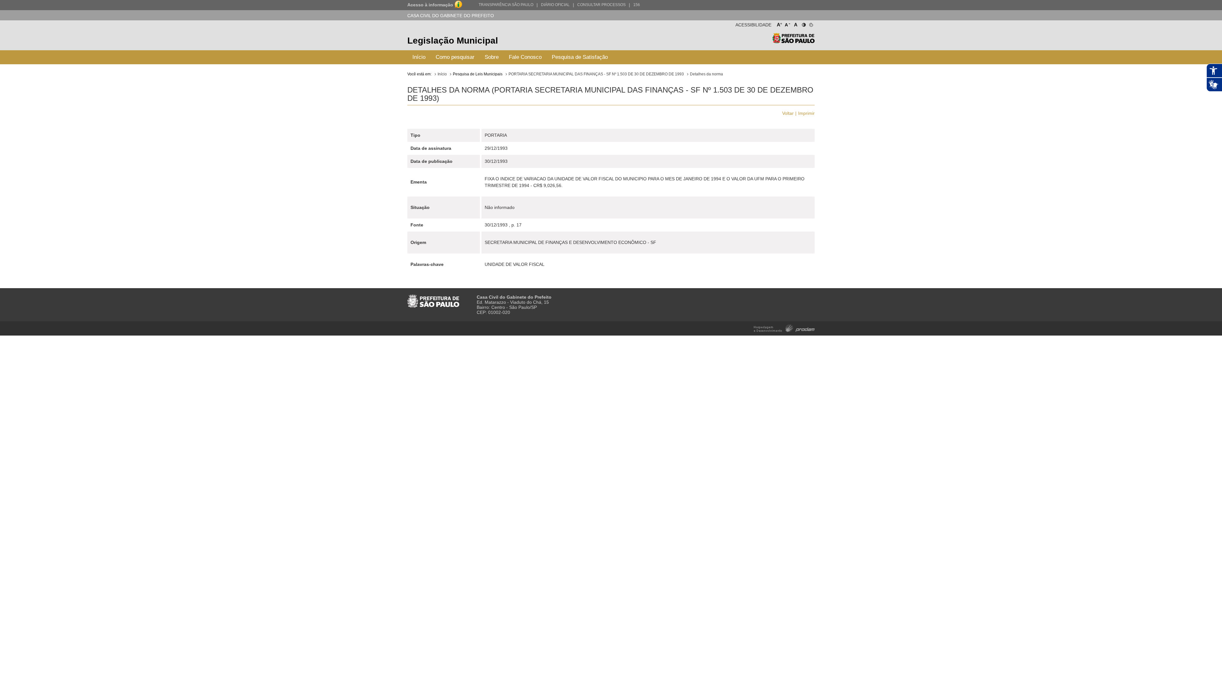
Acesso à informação (430, 4)
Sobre (492, 57)
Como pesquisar (455, 57)
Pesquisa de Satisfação (580, 57)
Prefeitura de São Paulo (793, 41)
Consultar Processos (601, 5)
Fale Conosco (525, 57)
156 (636, 5)
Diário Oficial (555, 5)
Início (418, 57)
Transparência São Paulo (506, 5)
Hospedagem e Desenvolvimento (784, 327)
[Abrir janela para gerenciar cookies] (810, 23)
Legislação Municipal (452, 40)
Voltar (788, 113)
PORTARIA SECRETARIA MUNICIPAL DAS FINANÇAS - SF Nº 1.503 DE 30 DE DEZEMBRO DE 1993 (596, 74)
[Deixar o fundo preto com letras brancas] (803, 23)
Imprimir (806, 113)
